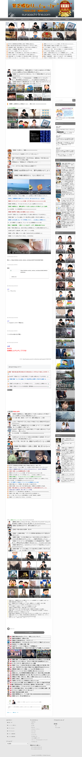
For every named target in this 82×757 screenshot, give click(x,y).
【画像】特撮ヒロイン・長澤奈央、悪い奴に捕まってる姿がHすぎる (22, 484)
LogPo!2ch (33, 721)
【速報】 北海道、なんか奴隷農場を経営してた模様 (19, 471)
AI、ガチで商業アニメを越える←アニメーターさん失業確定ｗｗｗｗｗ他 (24, 222)
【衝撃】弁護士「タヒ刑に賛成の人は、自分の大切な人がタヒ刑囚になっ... (23, 52)
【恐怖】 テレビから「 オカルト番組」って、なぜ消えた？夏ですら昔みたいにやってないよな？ (28, 467)
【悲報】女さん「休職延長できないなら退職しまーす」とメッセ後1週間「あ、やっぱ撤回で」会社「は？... (29, 600)
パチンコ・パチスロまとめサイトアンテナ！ (39, 739)
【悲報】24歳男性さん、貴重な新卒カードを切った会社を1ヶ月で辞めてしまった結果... (28, 206)
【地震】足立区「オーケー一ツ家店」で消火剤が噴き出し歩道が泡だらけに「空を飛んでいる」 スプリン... (29, 614)
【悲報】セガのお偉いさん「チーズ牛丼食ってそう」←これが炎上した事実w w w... (28, 383)
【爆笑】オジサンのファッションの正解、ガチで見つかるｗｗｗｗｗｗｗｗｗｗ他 (26, 201)
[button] (73, 100)
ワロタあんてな (34, 741)
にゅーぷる (33, 730)
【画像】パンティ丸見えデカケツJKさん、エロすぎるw (20, 236)
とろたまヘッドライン (35, 729)
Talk (56, 725)
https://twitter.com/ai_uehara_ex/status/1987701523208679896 (27, 260)
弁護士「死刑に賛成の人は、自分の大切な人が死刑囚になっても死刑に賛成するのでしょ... (28, 227)
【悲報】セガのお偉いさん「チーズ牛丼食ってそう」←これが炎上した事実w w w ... (27, 219)
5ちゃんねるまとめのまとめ (36, 748)
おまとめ (33, 727)
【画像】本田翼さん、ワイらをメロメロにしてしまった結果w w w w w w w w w (25, 476)
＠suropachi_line (64, 117)
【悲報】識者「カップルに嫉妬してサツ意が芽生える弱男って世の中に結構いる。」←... (29, 379)
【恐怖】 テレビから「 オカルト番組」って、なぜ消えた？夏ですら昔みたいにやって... (28, 195)
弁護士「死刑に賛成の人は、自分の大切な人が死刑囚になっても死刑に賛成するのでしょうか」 (28, 487)
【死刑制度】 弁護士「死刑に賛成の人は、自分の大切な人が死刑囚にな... (23, 47)
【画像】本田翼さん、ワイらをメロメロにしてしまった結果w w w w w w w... (25, 203)
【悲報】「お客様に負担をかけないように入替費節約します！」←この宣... (58, 52)
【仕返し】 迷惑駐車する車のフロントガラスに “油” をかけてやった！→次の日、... (27, 198)
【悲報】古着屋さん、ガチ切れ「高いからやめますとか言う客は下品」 (57, 54)
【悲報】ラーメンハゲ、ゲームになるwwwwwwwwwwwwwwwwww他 (22, 616)
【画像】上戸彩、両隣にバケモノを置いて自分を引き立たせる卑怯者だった (25, 233)
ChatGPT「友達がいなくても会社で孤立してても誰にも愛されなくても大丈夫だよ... (27, 214)
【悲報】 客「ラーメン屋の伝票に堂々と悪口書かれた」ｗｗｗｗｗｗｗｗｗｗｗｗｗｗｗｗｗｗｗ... (29, 491)
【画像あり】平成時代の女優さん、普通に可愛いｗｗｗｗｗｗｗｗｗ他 (57, 58)
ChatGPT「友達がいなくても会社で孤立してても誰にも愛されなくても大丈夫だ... (28, 376)
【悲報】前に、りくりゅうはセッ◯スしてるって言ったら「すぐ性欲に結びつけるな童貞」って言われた (28, 610)
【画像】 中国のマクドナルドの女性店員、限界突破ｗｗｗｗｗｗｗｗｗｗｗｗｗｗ (28, 386)
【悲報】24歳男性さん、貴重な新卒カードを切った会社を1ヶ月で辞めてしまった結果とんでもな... (29, 478)
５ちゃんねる (57, 727)
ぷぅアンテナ (33, 734)
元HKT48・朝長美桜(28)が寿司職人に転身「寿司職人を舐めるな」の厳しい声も (25, 465)
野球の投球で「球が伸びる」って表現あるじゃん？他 (19, 611)
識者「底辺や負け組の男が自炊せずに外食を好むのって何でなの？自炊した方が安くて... (29, 371)
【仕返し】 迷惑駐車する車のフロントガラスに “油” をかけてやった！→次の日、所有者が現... (28, 469)
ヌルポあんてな (34, 736)
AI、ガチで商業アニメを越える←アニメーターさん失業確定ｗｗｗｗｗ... (58, 47)
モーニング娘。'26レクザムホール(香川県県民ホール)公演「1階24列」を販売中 (25, 495)
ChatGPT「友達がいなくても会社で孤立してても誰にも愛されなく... (22, 54)
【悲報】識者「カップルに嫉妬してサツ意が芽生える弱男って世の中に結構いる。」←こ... (28, 217)
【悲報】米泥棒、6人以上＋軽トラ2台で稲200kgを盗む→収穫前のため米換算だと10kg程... (27, 485)
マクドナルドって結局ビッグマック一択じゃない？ (18, 50)
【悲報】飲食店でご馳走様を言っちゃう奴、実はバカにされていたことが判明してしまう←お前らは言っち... (29, 613)
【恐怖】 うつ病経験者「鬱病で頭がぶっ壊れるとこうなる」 (20, 49)
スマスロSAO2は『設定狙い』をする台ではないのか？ (54, 50)
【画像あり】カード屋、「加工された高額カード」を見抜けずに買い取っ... (58, 49)
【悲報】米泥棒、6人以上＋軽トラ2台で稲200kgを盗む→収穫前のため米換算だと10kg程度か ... (27, 609)
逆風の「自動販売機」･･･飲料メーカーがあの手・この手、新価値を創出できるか (26, 225)
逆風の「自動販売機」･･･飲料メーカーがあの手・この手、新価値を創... (58, 56)
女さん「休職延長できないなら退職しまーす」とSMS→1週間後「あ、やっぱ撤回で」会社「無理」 (27, 603)
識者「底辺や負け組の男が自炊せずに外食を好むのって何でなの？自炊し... (23, 45)
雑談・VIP (10, 389)
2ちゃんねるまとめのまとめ (36, 747)
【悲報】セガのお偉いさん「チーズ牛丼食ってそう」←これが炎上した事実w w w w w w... (27, 474)
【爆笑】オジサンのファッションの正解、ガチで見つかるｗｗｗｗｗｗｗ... (58, 43)
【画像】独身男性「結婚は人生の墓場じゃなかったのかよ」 (55, 45)
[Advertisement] (29, 64)
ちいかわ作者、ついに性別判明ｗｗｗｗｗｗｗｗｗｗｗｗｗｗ (22, 209)
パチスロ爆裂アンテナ (35, 738)
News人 (32, 723)
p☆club (32, 725)
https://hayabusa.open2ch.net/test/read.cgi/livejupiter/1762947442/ (37, 359)
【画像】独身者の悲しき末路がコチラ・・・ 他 (17, 601)
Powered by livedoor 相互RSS (13, 499)
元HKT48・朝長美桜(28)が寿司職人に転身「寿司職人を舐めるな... (21, 43)
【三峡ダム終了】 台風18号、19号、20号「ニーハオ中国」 (21, 230)
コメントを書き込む (29, 632)
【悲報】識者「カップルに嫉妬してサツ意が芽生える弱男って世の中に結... (23, 56)
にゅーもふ (33, 732)
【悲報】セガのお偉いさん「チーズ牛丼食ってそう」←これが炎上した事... (23, 58)
